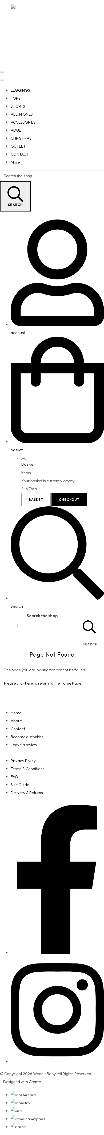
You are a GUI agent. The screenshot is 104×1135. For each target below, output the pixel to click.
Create (35, 1081)
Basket (36, 500)
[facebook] (57, 952)
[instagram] (57, 1061)
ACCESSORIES (23, 122)
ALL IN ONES (22, 114)
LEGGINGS (20, 90)
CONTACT (20, 154)
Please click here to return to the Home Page (42, 683)
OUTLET (18, 146)
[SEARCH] (89, 626)
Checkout (69, 500)
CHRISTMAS (21, 138)
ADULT (17, 130)
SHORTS (18, 106)
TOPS (16, 98)
